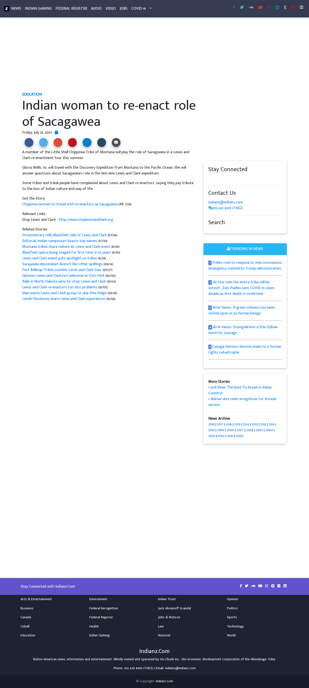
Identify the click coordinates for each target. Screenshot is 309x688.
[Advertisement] (154, 55)
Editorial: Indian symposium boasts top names (59, 241)
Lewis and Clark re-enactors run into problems (59, 287)
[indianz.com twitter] (242, 8)
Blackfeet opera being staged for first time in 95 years (67, 252)
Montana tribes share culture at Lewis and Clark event (66, 246)
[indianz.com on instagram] (244, 178)
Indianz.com (164, 681)
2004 (269, 430)
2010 (211, 430)
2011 (271, 424)
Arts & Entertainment (36, 599)
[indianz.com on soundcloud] (220, 178)
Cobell (25, 626)
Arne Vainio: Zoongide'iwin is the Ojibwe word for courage (243, 330)
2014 (246, 424)
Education (28, 635)
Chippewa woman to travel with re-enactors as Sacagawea (70, 204)
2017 (220, 424)
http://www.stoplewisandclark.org (86, 219)
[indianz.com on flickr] (301, 8)
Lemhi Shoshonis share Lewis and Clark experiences (63, 299)
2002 (221, 436)
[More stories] (56, 132)
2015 (237, 424)
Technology (235, 626)
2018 (211, 424)
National (164, 635)
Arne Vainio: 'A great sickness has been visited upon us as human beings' (241, 310)
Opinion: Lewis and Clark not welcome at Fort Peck (63, 275)
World (231, 635)
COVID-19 (138, 8)
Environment (98, 599)
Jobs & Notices (169, 617)
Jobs (123, 8)
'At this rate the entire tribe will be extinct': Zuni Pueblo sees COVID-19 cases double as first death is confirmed (241, 288)
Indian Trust (167, 599)
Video (110, 8)
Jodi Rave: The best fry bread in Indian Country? (240, 390)
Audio (96, 8)
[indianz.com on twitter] (215, 178)
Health (94, 626)
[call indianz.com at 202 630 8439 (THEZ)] (210, 208)
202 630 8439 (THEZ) (228, 208)
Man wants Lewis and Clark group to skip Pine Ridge (64, 293)
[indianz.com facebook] (234, 8)
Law (161, 626)
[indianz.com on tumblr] (285, 8)
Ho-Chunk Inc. (170, 659)
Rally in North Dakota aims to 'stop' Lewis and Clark (64, 281)
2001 (230, 436)
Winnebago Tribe (263, 659)
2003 (211, 436)
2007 (240, 430)
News (16, 8)
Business (27, 608)
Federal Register (71, 8)
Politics (232, 608)
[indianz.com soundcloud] (251, 8)
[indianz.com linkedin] (277, 8)
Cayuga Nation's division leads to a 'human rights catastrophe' (244, 349)
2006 (249, 430)
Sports (232, 617)
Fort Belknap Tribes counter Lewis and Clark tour (62, 270)
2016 (229, 424)
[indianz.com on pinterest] (234, 178)
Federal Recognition (103, 608)
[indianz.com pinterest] (293, 8)
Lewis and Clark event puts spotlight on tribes (60, 258)
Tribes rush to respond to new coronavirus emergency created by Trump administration (245, 265)
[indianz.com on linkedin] (249, 178)
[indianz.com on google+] (225, 178)
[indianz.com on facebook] (210, 178)
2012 (263, 424)
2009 (220, 430)
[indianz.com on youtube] (260, 8)
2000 (239, 436)
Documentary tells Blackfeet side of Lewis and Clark (64, 235)
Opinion (232, 599)
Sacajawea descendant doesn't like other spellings (62, 264)
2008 (230, 430)
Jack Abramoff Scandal (174, 608)
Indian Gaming (38, 8)
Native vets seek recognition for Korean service (242, 402)
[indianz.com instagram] (269, 8)
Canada (26, 617)
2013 (255, 424)
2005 (259, 430)
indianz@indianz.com (225, 202)
